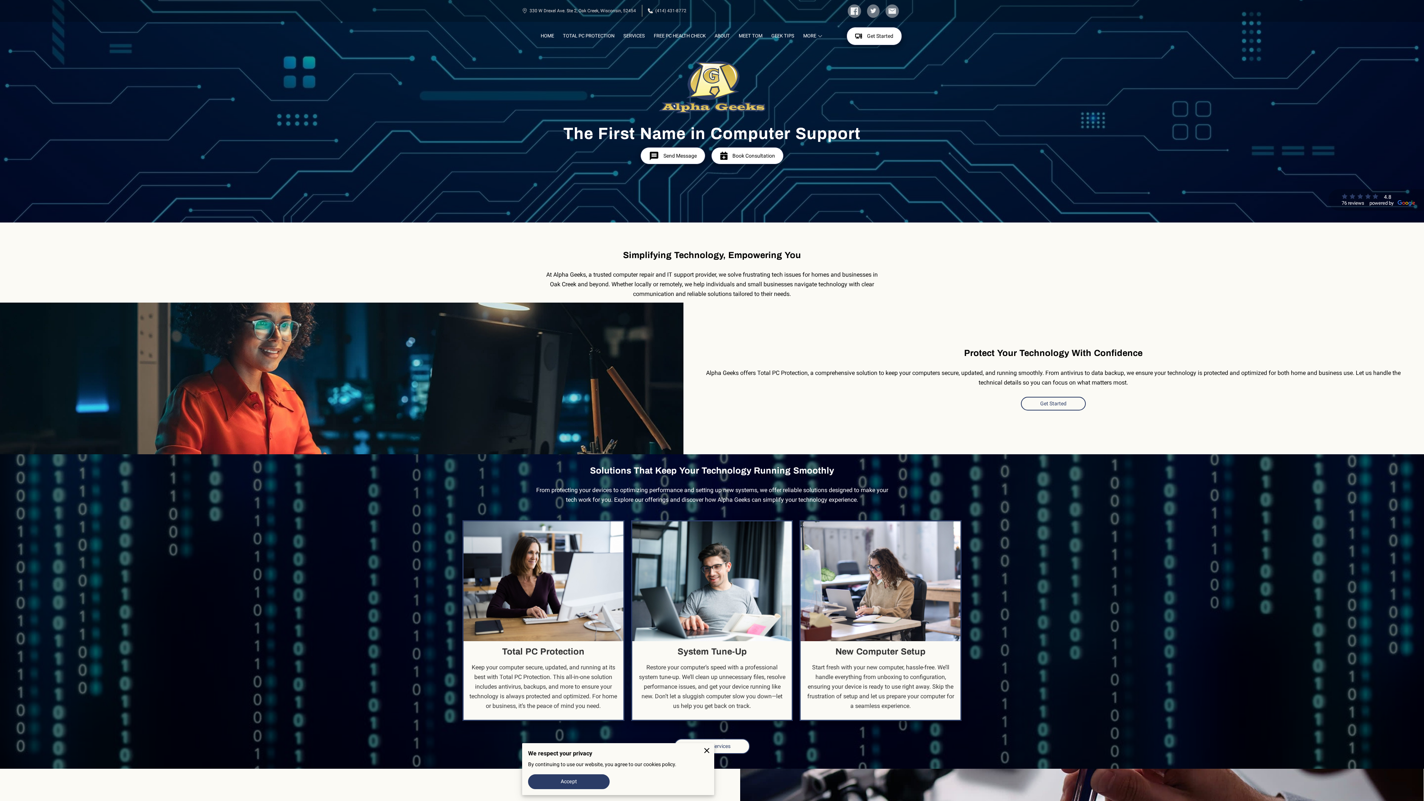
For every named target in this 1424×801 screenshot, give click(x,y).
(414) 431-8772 (670, 10)
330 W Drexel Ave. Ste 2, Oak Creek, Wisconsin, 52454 (583, 10)
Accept (569, 781)
